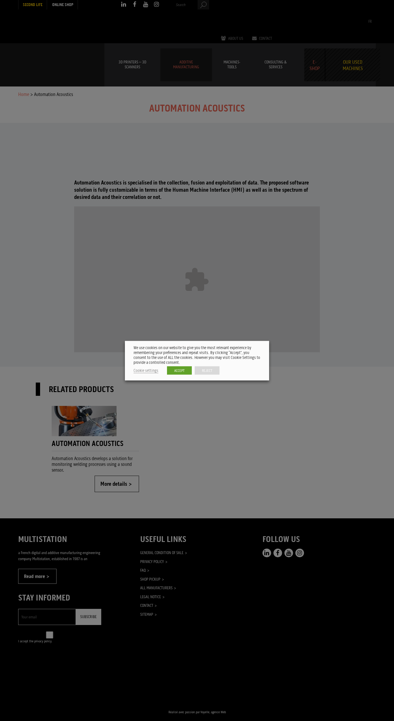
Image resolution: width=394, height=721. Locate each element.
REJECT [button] (207, 370)
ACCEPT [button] (179, 370)
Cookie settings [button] (146, 370)
